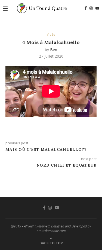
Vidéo (51, 34)
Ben (53, 49)
